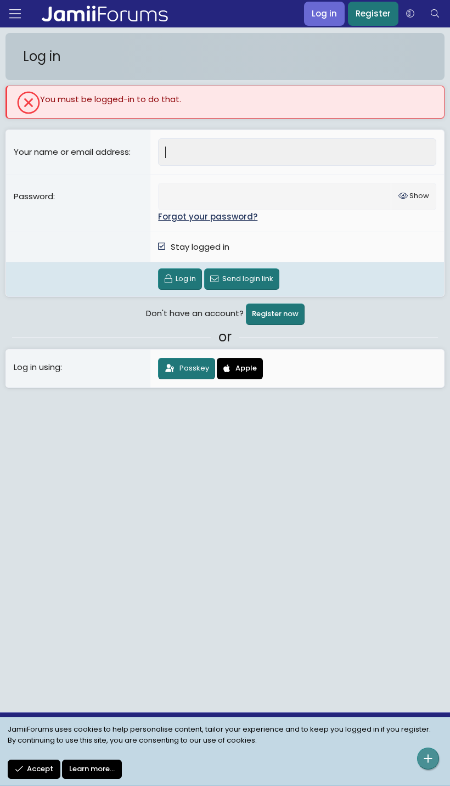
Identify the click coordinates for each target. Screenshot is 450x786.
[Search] (435, 14)
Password (33, 196)
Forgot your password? (207, 216)
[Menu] (15, 14)
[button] (410, 14)
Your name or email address (71, 152)
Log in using (37, 367)
